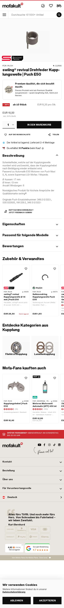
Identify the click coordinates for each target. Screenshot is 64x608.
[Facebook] (44, 445)
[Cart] (59, 5)
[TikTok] (54, 445)
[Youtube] (39, 445)
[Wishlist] (51, 5)
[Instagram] (49, 445)
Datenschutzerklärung (13, 592)
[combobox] (8, 124)
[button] (32, 155)
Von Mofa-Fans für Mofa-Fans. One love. (30, 557)
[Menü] (22, 546)
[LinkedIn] (59, 445)
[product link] (16, 290)
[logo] (12, 5)
